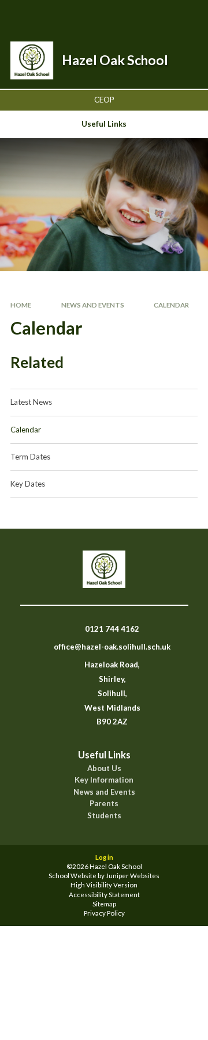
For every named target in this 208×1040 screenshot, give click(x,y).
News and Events (92, 305)
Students (104, 815)
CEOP (104, 99)
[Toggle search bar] (125, 16)
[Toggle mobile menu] (184, 16)
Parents (104, 803)
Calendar (171, 305)
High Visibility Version (104, 885)
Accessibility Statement (104, 894)
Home (20, 305)
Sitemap (104, 904)
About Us (104, 768)
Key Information (104, 780)
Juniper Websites (132, 875)
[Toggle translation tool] (154, 16)
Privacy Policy (104, 913)
